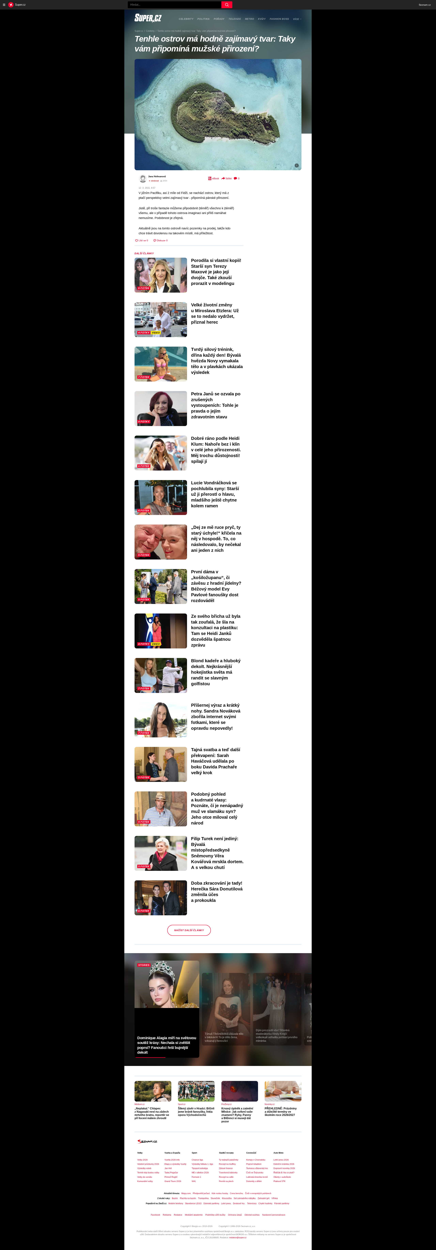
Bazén (175, 1198)
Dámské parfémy (211, 1203)
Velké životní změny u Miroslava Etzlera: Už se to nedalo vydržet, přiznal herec (215, 313)
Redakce (178, 1215)
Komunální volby (145, 1181)
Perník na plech (226, 1181)
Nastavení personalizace (273, 1215)
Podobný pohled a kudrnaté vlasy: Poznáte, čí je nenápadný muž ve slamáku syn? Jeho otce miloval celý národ (217, 808)
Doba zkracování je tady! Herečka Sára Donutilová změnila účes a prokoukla (217, 892)
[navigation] (4, 4)
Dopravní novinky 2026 (284, 1168)
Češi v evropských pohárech (258, 1193)
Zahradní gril (263, 1198)
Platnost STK (279, 1181)
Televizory (251, 1203)
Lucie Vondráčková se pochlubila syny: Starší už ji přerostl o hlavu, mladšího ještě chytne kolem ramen (215, 494)
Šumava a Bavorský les (257, 1168)
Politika (203, 19)
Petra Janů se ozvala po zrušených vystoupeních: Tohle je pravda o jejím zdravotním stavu (215, 405)
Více (296, 19)
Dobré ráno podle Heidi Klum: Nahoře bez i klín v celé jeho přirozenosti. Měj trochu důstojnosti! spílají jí (216, 450)
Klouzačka (227, 1198)
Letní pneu (226, 1203)
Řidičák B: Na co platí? (284, 1172)
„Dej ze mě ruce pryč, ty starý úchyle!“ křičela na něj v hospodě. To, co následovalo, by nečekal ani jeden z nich (216, 539)
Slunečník (215, 1198)
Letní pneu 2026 (281, 1160)
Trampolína (203, 1198)
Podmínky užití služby (215, 1215)
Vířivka (274, 1198)
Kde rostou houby (220, 1193)
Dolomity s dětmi (254, 1181)
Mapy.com (186, 1193)
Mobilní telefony (175, 1203)
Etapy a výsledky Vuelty (175, 1164)
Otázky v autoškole (282, 1177)
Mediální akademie (194, 1215)
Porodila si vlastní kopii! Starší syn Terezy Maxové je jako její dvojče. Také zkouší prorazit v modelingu (216, 272)
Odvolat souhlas (252, 1215)
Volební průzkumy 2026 (148, 1164)
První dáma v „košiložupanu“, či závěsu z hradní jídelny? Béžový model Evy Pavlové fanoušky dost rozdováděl (216, 586)
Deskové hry (239, 1203)
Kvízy (262, 19)
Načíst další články (189, 930)
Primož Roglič (171, 1177)
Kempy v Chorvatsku (255, 1160)
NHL (194, 1181)
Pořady (219, 19)
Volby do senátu (144, 1177)
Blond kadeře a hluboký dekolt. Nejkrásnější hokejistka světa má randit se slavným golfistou (215, 672)
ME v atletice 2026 (200, 1172)
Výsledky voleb (144, 1168)
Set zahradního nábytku (245, 1198)
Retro (249, 19)
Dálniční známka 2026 (284, 1164)
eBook (215, 178)
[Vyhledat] (226, 4)
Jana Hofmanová (157, 176)
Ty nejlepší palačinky (228, 1160)
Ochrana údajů (235, 1215)
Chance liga (197, 1160)
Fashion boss (279, 19)
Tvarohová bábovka (228, 1172)
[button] (218, 114)
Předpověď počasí (201, 1193)
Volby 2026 (142, 1160)
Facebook (155, 1215)
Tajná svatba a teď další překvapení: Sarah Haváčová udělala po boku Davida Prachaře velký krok (215, 761)
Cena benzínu (236, 1193)
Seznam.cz (425, 4)
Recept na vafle (226, 1177)
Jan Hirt (168, 1168)
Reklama (167, 1215)
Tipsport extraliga (200, 1168)
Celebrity (186, 19)
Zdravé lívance (226, 1168)
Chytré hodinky (265, 1203)
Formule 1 (196, 1177)
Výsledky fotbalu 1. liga (202, 1164)
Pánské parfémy (281, 1203)
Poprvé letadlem (253, 1164)
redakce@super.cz (237, 1237)
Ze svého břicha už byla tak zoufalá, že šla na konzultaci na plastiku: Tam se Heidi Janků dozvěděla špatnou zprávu (215, 631)
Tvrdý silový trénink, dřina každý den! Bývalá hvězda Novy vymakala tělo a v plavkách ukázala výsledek (217, 361)
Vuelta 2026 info (172, 1160)
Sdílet (228, 178)
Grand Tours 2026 (173, 1181)
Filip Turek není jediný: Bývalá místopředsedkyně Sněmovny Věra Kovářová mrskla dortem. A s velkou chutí (217, 853)
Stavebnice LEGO (193, 1203)
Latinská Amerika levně (257, 1177)
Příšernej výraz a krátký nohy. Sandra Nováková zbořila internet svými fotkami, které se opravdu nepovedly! (215, 717)
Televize (235, 19)
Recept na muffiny (227, 1164)
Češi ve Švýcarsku (254, 1172)
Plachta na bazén (188, 1198)
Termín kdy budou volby (148, 1172)
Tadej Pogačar (171, 1172)
